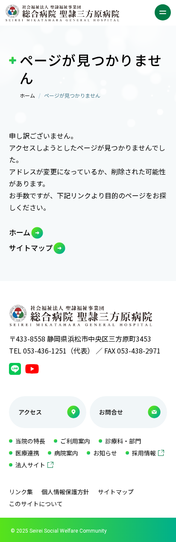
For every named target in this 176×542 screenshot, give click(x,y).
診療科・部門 (123, 441)
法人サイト (30, 465)
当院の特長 (30, 441)
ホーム (27, 95)
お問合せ (111, 412)
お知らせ (105, 453)
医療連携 (27, 453)
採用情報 (144, 453)
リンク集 (21, 491)
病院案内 (66, 453)
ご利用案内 (75, 441)
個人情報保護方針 (65, 491)
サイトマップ (31, 247)
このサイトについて (36, 503)
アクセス (30, 412)
